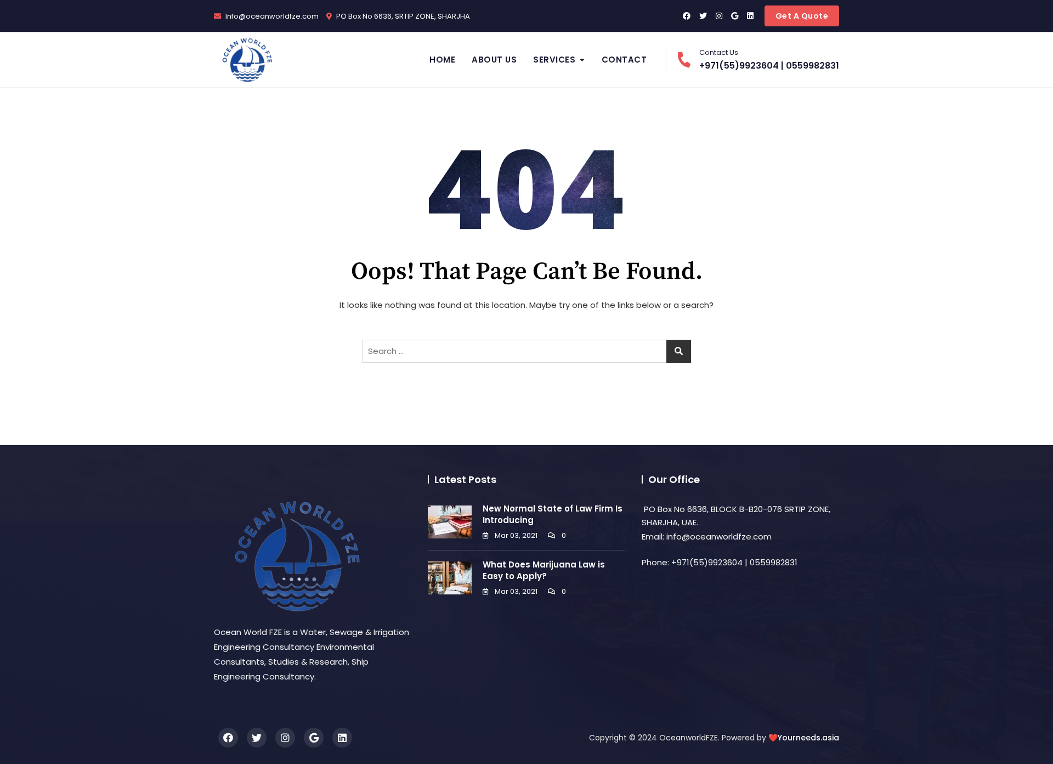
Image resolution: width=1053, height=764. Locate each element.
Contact (624, 59)
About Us (494, 59)
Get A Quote (802, 15)
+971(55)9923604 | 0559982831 (769, 59)
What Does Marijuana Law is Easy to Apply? (544, 570)
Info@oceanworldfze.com (271, 16)
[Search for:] (526, 351)
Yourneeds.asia (808, 737)
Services (554, 59)
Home (442, 59)
